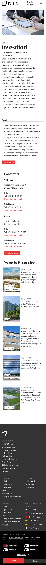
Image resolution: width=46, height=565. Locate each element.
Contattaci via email (13, 199)
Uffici (7, 319)
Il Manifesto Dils (9, 449)
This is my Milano (10, 465)
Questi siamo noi (9, 446)
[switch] (26, 545)
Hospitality (7, 493)
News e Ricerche (9, 459)
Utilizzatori (30, 481)
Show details (21, 555)
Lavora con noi (8, 468)
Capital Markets (12, 290)
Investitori (29, 487)
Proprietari (29, 484)
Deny (35, 561)
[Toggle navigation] (41, 3)
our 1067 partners (16, 538)
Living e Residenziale (11, 496)
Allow (14, 561)
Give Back (6, 462)
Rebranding (7, 456)
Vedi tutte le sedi (12, 253)
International (7, 443)
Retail (4, 490)
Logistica (9, 287)
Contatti (5, 471)
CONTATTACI (8, 162)
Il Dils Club (7, 453)
